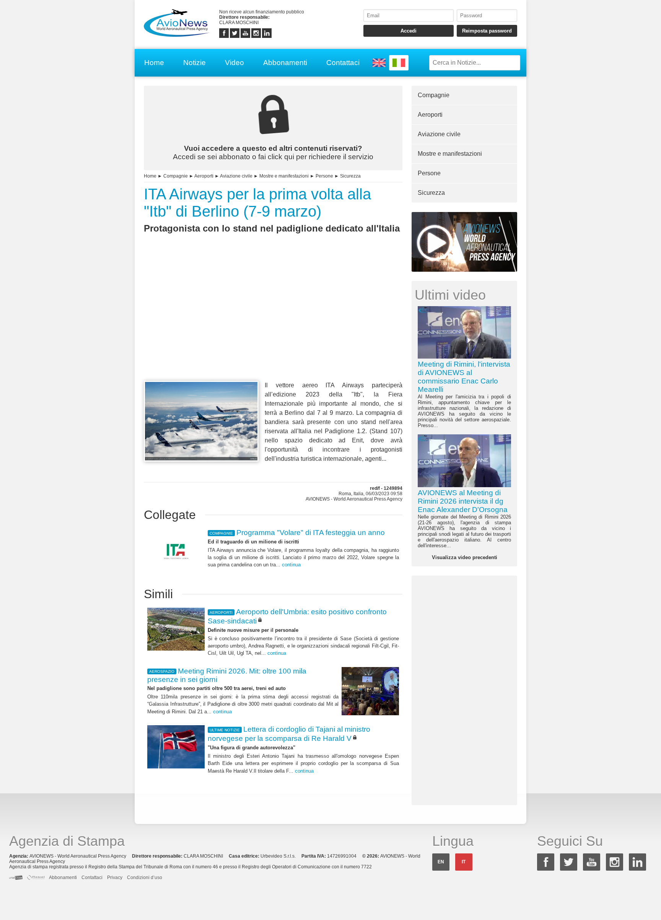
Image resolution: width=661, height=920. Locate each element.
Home (154, 63)
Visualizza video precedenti (464, 557)
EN (441, 862)
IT (464, 862)
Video (234, 63)
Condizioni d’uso (144, 877)
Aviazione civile (236, 176)
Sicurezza (350, 176)
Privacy (114, 877)
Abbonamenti (285, 63)
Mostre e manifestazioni (284, 176)
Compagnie (175, 176)
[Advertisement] (273, 321)
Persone (324, 176)
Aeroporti (203, 176)
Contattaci (343, 63)
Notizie (194, 63)
